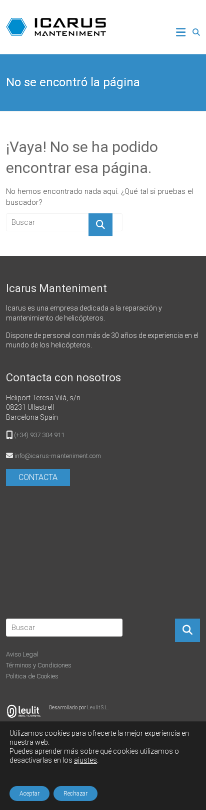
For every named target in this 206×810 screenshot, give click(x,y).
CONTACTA (38, 477)
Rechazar (76, 793)
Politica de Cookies (32, 676)
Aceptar (30, 793)
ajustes (85, 760)
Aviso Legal (22, 654)
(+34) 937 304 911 (39, 435)
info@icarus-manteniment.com (57, 456)
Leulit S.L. (97, 707)
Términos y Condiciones (39, 665)
